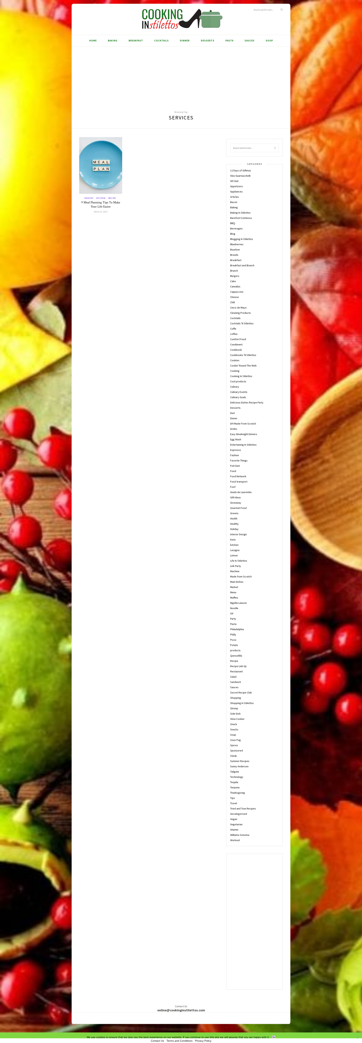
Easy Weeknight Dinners (243, 434)
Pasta (229, 40)
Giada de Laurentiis (241, 492)
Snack (233, 724)
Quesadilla (236, 655)
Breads (234, 255)
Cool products (238, 381)
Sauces (250, 40)
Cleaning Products (240, 313)
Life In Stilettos (238, 560)
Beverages (236, 228)
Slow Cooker (237, 719)
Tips (232, 798)
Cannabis (235, 286)
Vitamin (234, 829)
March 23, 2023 (100, 211)
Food (233, 471)
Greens (234, 513)
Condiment (236, 344)
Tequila (234, 782)
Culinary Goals (238, 397)
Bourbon (235, 249)
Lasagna (234, 550)
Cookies (234, 360)
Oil (231, 613)
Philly (233, 634)
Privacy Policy (203, 1040)
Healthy (88, 198)
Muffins (234, 597)
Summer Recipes (239, 761)
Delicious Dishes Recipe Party (246, 402)
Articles (234, 197)
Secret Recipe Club (241, 692)
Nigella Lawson (238, 603)
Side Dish (235, 713)
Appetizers (236, 186)
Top (279, 1031)
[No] (357, 1038)
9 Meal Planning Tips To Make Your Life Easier (100, 204)
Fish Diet (235, 465)
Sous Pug (235, 740)
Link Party (235, 566)
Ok (273, 1037)
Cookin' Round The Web (243, 365)
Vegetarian (236, 824)
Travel (233, 803)
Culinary (234, 386)
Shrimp (234, 708)
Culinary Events (238, 392)
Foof (232, 487)
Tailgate (234, 771)
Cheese (234, 297)
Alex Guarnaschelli (240, 175)
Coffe (233, 328)
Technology (236, 777)
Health (233, 518)
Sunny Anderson (239, 766)
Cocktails (161, 40)
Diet (232, 413)
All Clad (234, 181)
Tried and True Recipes (243, 808)
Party (233, 618)
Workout (235, 840)
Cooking (234, 371)
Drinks (233, 429)
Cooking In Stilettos (241, 376)
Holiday (234, 529)
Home (93, 40)
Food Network (238, 476)
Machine (234, 571)
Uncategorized (238, 813)
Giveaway (235, 502)
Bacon (233, 202)
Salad (233, 676)
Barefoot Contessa (241, 218)
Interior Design (238, 534)
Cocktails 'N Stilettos (242, 323)
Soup (269, 40)
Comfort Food (238, 339)
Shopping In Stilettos (242, 703)
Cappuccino (236, 291)
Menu (233, 592)
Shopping (235, 697)
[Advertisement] (181, 74)
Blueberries (236, 244)
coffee (234, 334)
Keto (233, 539)
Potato (234, 645)
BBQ (232, 223)
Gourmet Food (238, 508)
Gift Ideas (235, 497)
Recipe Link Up (238, 666)
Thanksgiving (237, 792)
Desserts (207, 40)
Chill (232, 302)
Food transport (238, 481)
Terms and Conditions (179, 1040)
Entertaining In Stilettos (243, 444)
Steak (233, 755)
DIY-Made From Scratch (243, 423)
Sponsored (236, 750)
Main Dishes (236, 581)
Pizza (233, 639)
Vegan (233, 819)
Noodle (234, 608)
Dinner (185, 40)
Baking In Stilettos (240, 212)
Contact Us (157, 1040)
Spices (234, 745)
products (235, 650)
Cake (233, 281)
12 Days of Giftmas (240, 170)
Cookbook (236, 349)
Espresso (235, 450)
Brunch (234, 270)
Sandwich (235, 682)
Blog (232, 233)
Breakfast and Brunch (242, 265)
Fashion (234, 455)
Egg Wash (235, 439)
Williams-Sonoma (239, 835)
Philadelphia (237, 629)
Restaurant (236, 671)
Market (234, 587)
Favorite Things (239, 460)
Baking (112, 40)
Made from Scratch (241, 576)
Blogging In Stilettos (241, 239)
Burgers (234, 276)
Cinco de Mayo (238, 307)
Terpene (235, 787)
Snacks (234, 729)
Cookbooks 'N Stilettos (243, 355)
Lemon (234, 555)
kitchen (100, 198)
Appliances (236, 191)
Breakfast (136, 40)
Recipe (112, 198)
